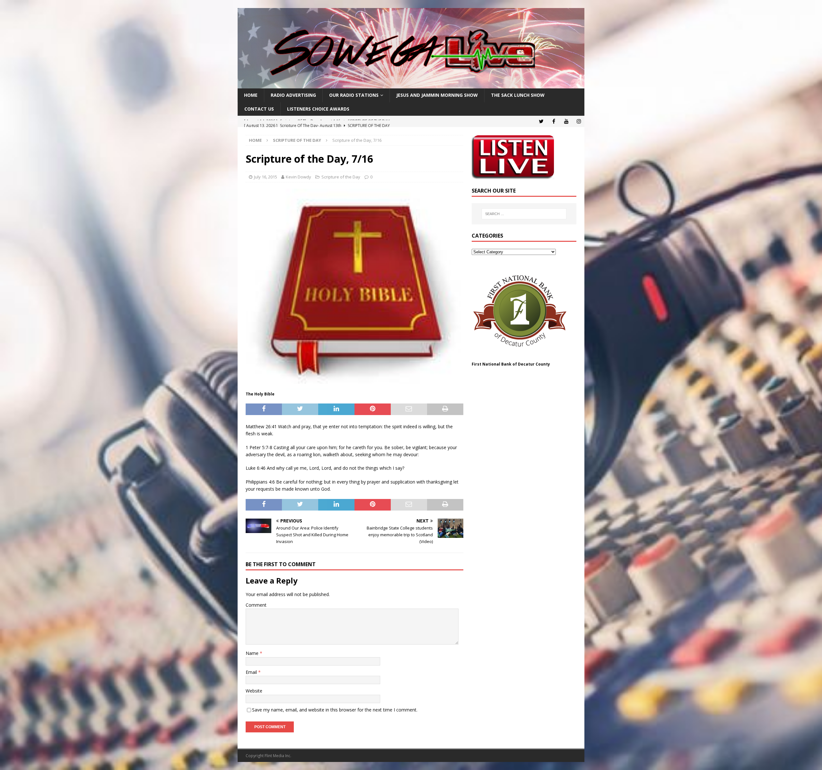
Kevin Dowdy (298, 177)
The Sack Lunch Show (518, 95)
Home (251, 95)
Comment (256, 605)
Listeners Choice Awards (318, 109)
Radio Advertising (293, 95)
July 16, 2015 (265, 177)
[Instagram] (578, 121)
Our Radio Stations (354, 95)
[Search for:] (524, 213)
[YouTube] (566, 121)
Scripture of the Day (340, 177)
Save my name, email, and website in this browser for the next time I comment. (334, 710)
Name (253, 653)
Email (252, 672)
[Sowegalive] (411, 85)
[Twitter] (541, 121)
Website (254, 691)
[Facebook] (553, 121)
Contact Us (259, 109)
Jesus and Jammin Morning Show (437, 95)
